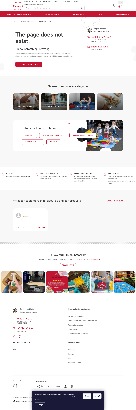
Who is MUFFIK (29, 1)
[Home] (16, 22)
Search (82, 8)
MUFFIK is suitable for (43, 1)
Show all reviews (115, 201)
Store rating (72, 329)
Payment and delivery (76, 325)
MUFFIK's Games (65, 1)
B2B (14, 350)
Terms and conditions (76, 316)
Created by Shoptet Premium (24, 401)
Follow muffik (68, 265)
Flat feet (29, 135)
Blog (56, 1)
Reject (87, 396)
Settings (39, 405)
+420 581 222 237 (101, 37)
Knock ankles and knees (83, 135)
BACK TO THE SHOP (30, 64)
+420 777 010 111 (27, 318)
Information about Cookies (78, 334)
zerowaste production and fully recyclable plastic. (121, 182)
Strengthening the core (53, 135)
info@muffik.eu (99, 46)
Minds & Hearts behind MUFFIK (33, 4)
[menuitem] (19, 14)
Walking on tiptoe (33, 142)
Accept (97, 396)
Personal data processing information (82, 321)
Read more (41, 227)
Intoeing (53, 142)
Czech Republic (26, 176)
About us (71, 350)
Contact (75, 1)
